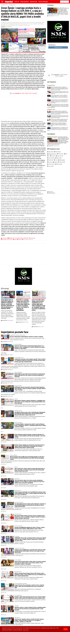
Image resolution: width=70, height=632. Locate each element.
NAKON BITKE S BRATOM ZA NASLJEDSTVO (17, 335)
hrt (48, 155)
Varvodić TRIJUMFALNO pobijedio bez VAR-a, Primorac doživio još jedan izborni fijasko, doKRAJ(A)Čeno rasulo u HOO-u (29, 528)
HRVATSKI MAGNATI (18, 344)
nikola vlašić (50, 160)
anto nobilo (50, 151)
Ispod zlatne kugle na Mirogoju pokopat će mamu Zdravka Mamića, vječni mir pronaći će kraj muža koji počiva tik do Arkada (60, 116)
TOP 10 (16, 2)
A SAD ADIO (16, 605)
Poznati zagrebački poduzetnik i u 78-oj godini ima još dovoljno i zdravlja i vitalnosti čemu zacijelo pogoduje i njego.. (28, 485)
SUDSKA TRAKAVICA (13, 455)
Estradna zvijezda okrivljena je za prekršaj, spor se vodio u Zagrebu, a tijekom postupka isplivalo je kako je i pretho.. (30, 473)
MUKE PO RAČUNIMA (18, 372)
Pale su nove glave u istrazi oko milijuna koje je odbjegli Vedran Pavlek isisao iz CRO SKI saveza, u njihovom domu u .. (28, 578)
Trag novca (24, 2)
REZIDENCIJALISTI (17, 490)
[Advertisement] (23, 108)
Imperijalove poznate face (7, 239)
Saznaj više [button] (26, 629)
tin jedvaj (50, 162)
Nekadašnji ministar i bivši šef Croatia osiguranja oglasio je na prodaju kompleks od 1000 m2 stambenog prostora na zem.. (28, 439)
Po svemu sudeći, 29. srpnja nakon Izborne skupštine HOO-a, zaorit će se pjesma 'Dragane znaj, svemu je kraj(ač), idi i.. (30, 612)
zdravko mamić (51, 164)
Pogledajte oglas (58, 47)
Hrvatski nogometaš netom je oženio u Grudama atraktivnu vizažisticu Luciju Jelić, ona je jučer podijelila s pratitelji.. (30, 600)
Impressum (50, 191)
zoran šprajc (32, 238)
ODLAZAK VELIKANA (18, 385)
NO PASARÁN (16, 536)
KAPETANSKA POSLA (18, 410)
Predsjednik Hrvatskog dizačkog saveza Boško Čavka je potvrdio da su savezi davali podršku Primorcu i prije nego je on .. (23, 554)
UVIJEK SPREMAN (17, 560)
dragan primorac (52, 154)
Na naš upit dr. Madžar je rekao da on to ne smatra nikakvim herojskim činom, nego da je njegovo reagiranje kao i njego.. (30, 428)
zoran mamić (51, 166)
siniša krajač (62, 160)
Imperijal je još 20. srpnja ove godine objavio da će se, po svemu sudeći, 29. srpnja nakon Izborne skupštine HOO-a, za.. (28, 531)
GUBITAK (16, 399)
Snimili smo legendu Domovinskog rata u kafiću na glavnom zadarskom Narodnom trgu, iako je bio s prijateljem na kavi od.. (28, 566)
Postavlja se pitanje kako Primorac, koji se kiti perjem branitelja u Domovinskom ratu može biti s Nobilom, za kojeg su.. (22, 542)
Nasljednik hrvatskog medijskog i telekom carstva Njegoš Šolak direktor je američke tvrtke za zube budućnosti (60, 92)
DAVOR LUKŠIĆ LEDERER (18, 502)
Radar (15, 239)
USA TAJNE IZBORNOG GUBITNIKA (20, 583)
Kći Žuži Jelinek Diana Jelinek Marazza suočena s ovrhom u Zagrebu (26, 336)
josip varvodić (60, 155)
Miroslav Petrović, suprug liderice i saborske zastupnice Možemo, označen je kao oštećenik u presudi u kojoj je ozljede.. (29, 520)
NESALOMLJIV (17, 478)
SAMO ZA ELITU (17, 617)
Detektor (33, 2)
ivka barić (53, 155)
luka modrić (59, 158)
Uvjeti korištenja (51, 193)
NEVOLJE (16, 467)
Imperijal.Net (4, 320)
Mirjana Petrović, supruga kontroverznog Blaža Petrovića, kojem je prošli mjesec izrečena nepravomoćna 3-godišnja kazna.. (29, 496)
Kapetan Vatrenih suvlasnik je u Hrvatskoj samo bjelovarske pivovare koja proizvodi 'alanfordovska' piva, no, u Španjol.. (29, 417)
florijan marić (60, 153)
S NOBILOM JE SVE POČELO (19, 548)
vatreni (55, 162)
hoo (66, 153)
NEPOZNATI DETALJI (18, 514)
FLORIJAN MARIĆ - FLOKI (18, 357)
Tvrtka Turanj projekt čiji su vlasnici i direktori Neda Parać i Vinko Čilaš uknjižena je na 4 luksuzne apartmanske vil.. (22, 624)
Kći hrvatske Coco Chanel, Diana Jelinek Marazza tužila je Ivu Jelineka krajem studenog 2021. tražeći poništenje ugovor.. (28, 449)
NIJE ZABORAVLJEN (18, 595)
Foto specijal (43, 2)
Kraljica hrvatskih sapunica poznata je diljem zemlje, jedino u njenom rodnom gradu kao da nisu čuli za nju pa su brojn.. (29, 405)
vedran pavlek (62, 162)
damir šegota (58, 151)
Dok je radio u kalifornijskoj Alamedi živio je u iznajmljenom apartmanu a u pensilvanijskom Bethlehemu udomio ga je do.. (21, 589)
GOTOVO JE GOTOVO (18, 525)
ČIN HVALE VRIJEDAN (18, 422)
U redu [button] (65, 629)
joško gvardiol (51, 158)
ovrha (56, 160)
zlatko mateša (59, 164)
